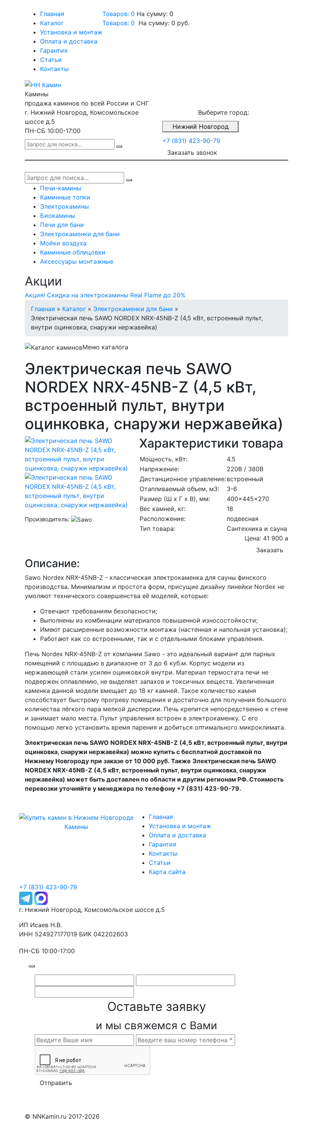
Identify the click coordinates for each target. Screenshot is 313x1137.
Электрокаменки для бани (80, 234)
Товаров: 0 (118, 14)
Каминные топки (65, 197)
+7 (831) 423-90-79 (191, 140)
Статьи (51, 59)
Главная (52, 14)
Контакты (54, 69)
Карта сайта (167, 872)
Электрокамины (64, 206)
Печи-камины (60, 188)
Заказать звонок (192, 152)
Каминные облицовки (72, 252)
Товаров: (118, 23)
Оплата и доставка (68, 41)
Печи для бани (62, 225)
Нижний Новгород (201, 126)
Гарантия (54, 50)
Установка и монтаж (71, 32)
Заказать (269, 550)
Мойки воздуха (63, 243)
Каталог (52, 23)
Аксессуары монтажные (76, 261)
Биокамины (57, 215)
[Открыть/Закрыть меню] (35, 7)
